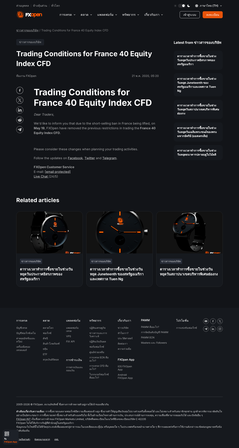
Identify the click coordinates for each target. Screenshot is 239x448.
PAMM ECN (147, 337)
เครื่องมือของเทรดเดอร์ (23, 348)
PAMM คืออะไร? (150, 326)
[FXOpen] (29, 14)
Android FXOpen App (125, 376)
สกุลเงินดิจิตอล (51, 359)
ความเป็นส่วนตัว (23, 439)
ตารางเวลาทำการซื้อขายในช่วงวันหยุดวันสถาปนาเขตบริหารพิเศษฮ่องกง (198, 109)
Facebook (75, 158)
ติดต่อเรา (123, 343)
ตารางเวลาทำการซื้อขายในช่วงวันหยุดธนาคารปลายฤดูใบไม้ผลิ (196, 152)
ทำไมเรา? (123, 333)
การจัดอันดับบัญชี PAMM (154, 332)
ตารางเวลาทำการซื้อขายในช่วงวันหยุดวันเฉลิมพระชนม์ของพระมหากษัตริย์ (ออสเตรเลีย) (197, 132)
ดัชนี (45, 338)
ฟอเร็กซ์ (47, 333)
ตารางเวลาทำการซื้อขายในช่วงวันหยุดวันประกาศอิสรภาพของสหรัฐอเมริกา (196, 60)
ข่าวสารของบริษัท (27, 30)
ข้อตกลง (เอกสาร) (42, 439)
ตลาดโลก (48, 327)
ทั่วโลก (55, 5)
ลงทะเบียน (212, 14)
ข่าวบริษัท (123, 327)
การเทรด (65, 14)
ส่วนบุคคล (22, 5)
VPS (68, 336)
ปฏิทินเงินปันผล (97, 341)
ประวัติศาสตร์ (125, 338)
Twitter (90, 158)
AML (56, 439)
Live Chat (41, 176)
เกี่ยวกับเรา (151, 14)
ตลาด (85, 14)
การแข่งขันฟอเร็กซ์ (186, 327)
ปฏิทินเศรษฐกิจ (97, 327)
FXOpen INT (23, 419)
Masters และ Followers (154, 342)
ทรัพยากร (129, 14)
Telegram (109, 158)
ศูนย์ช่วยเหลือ (96, 352)
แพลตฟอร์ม (105, 14)
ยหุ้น (45, 348)
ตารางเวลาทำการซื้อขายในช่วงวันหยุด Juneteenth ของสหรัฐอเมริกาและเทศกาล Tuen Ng (196, 84)
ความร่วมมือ (124, 348)
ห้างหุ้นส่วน (40, 5)
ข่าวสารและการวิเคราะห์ (98, 335)
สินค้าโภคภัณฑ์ (51, 343)
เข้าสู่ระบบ (189, 14)
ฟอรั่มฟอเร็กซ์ (96, 346)
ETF (45, 354)
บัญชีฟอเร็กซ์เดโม (26, 333)
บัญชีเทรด (21, 327)
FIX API (70, 341)
